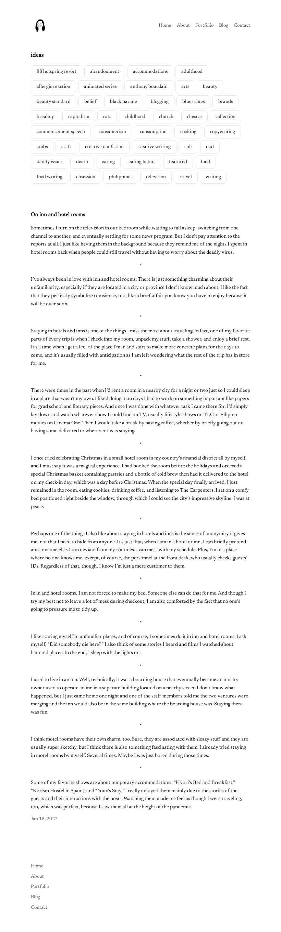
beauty (210, 86)
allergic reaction (53, 86)
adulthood (192, 71)
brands (225, 101)
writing (213, 177)
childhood (135, 117)
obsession (85, 177)
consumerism (112, 132)
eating (108, 162)
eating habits (142, 162)
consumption (153, 132)
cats (107, 117)
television (156, 177)
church (166, 117)
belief (90, 101)
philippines (120, 177)
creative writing (154, 147)
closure (194, 117)
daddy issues (49, 162)
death (82, 162)
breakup (45, 117)
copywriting (222, 132)
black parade (123, 101)
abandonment (104, 71)
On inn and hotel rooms (58, 214)
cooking (188, 132)
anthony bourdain (149, 86)
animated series (100, 86)
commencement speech (61, 132)
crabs (42, 147)
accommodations (150, 71)
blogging (160, 101)
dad (210, 147)
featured (178, 162)
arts (185, 86)
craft (66, 147)
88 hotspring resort (56, 71)
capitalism (78, 117)
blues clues (193, 101)
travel (186, 177)
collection (225, 117)
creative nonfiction (104, 147)
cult (188, 147)
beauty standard (54, 101)
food (205, 162)
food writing (49, 177)
